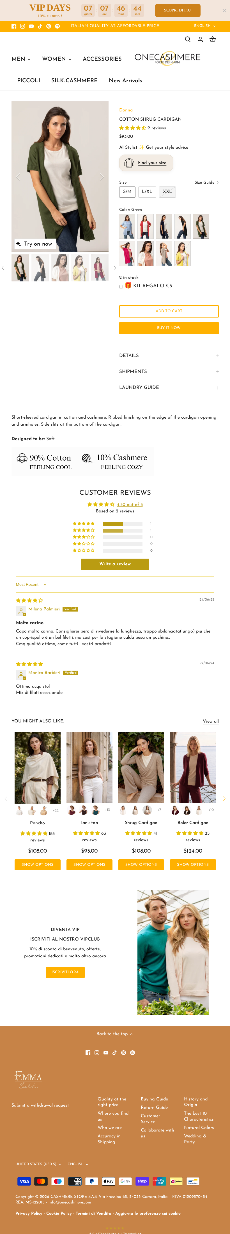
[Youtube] (31, 26)
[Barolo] (71, 810)
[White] (19, 810)
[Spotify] (57, 26)
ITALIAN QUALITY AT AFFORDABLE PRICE (115, 26)
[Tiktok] (40, 26)
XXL (167, 192)
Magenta (127, 253)
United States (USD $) (36, 1164)
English (202, 26)
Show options (37, 865)
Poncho (37, 823)
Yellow (182, 253)
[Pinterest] (48, 26)
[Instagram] (22, 26)
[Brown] (83, 810)
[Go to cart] (212, 39)
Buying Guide (154, 1099)
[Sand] (135, 810)
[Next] (95, 177)
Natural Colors (199, 1128)
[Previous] (26, 177)
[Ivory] (31, 810)
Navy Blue (164, 226)
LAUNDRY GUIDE (139, 387)
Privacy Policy (28, 1214)
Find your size (152, 163)
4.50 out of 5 (130, 505)
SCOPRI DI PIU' (178, 10)
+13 (107, 810)
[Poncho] (38, 768)
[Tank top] (89, 767)
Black (182, 226)
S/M (127, 192)
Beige (164, 253)
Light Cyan (127, 226)
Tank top (89, 823)
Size (123, 183)
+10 (211, 810)
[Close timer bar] (224, 10)
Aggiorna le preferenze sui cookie (148, 1214)
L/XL (147, 192)
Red (145, 226)
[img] (29, 601)
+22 (56, 810)
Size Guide (205, 183)
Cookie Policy (59, 1214)
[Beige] (147, 810)
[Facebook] (14, 26)
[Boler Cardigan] (193, 767)
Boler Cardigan (193, 823)
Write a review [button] (115, 564)
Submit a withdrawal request (40, 1105)
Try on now (38, 244)
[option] (60, 176)
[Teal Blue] (95, 810)
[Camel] (43, 810)
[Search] (188, 39)
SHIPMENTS (133, 371)
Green (201, 226)
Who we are (110, 1128)
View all (211, 721)
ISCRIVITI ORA (65, 972)
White (145, 253)
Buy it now (169, 328)
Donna (126, 110)
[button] (133, 128)
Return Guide (154, 1107)
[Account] (200, 39)
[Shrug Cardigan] (141, 767)
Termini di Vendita (93, 1214)
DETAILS (129, 355)
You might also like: (38, 721)
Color (124, 210)
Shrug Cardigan (141, 823)
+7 (159, 810)
